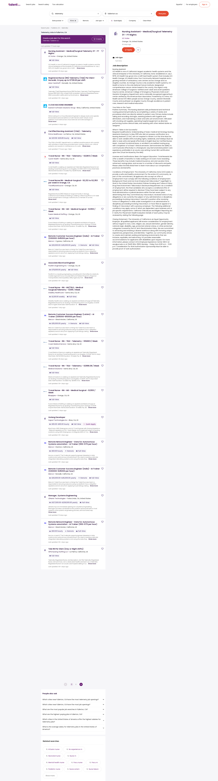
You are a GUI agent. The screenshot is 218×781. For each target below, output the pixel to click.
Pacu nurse (78, 762)
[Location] (126, 13)
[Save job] (102, 51)
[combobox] (75, 13)
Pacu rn (95, 762)
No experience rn (75, 749)
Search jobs (45, 28)
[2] (81, 684)
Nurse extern (74, 769)
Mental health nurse (56, 762)
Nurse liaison (94, 769)
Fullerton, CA (55, 28)
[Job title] (73, 13)
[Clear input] (98, 13)
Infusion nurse (53, 749)
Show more (81, 68)
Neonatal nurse (54, 756)
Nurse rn (73, 756)
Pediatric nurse (54, 769)
